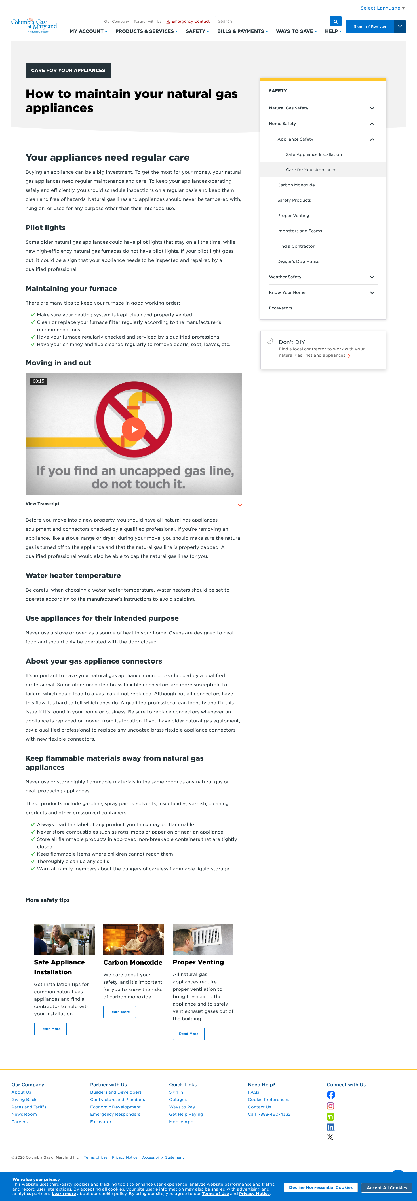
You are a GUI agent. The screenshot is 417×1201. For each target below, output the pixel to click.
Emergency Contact (190, 21)
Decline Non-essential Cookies (321, 1187)
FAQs (253, 1092)
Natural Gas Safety (288, 108)
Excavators (280, 308)
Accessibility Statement (163, 1157)
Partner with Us (147, 21)
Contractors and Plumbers (117, 1099)
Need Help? (261, 1084)
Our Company (116, 21)
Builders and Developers (116, 1092)
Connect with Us (346, 1084)
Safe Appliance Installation (314, 154)
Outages (178, 1099)
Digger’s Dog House (298, 261)
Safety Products (294, 200)
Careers (19, 1121)
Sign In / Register (370, 26)
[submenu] (372, 108)
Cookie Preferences (268, 1099)
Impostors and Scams (299, 231)
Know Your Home (287, 292)
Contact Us (259, 1107)
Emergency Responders (115, 1114)
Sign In (176, 1092)
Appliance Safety (295, 139)
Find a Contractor (296, 246)
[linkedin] (330, 1135)
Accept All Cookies (387, 1187)
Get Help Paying (186, 1114)
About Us (21, 1092)
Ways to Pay (182, 1107)
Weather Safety (285, 277)
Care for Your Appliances (312, 169)
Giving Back (23, 1099)
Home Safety (282, 123)
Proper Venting (293, 215)
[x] (331, 1093)
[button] (134, 434)
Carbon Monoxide (296, 185)
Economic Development (115, 1107)
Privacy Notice (254, 1193)
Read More (189, 1034)
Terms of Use (215, 1193)
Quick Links (183, 1084)
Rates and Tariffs (28, 1107)
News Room (24, 1114)
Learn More (50, 1029)
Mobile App (181, 1121)
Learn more (64, 1193)
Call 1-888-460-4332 (269, 1114)
